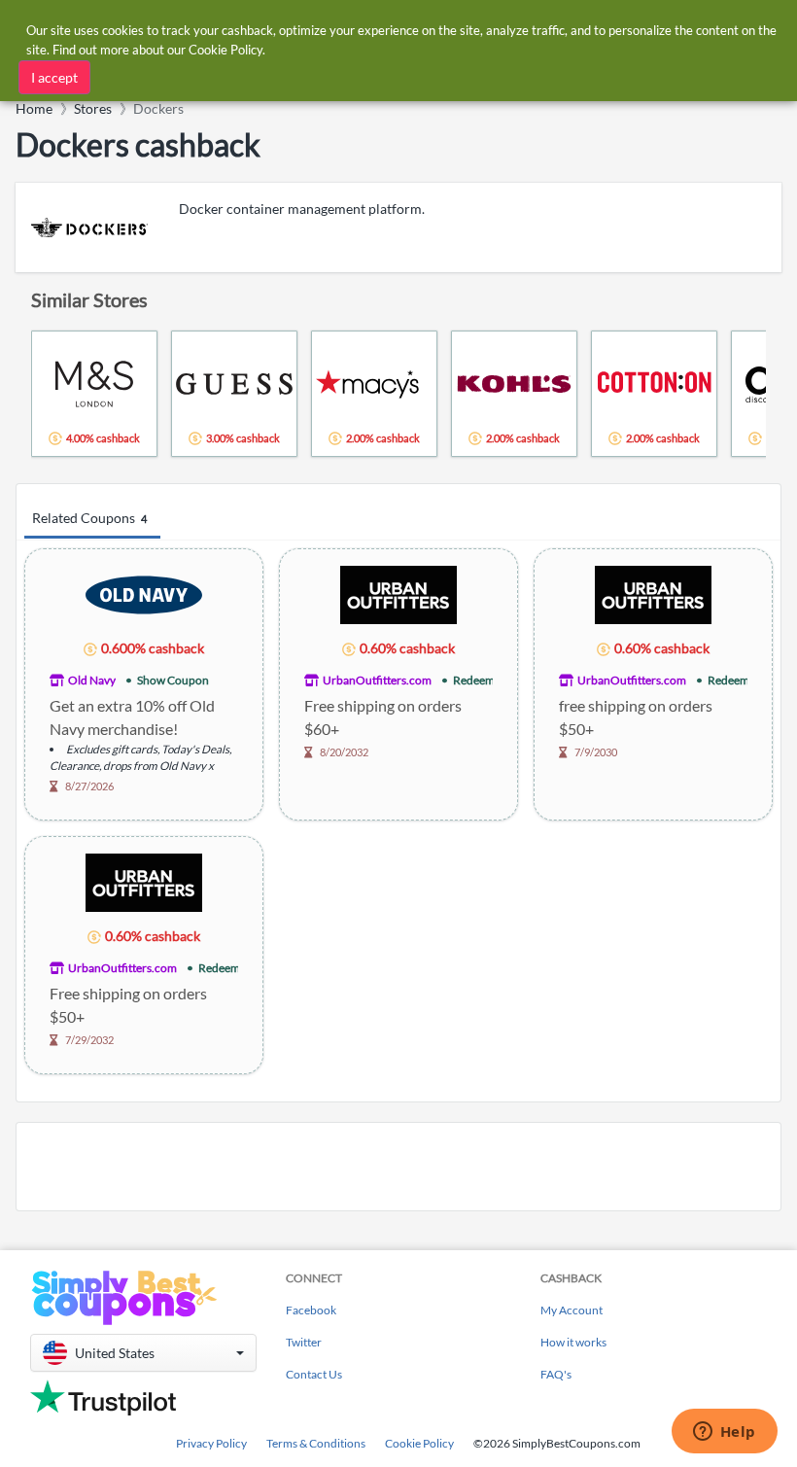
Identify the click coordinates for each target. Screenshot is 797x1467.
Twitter (304, 1342)
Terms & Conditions (315, 1443)
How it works (573, 1342)
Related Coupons (89, 517)
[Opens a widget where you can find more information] (724, 1433)
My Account (571, 1310)
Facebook (311, 1310)
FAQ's (556, 1374)
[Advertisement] (398, 1166)
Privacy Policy (211, 1443)
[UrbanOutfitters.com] (398, 593)
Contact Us (314, 1374)
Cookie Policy (419, 1443)
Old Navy (92, 680)
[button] (143, 1353)
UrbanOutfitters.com (377, 680)
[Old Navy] (144, 593)
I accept (54, 77)
